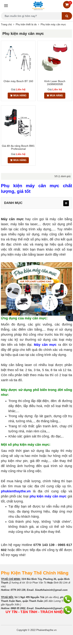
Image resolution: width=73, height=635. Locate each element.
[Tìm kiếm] (67, 16)
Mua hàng (19, 95)
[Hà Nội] (67, 599)
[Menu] (5, 5)
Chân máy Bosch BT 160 (18, 81)
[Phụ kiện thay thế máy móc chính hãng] (38, 5)
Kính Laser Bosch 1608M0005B (54, 83)
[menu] (66, 203)
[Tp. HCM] (67, 610)
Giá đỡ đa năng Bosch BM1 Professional (18, 147)
